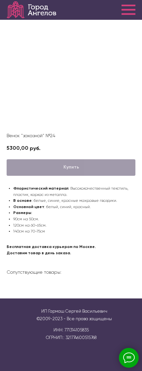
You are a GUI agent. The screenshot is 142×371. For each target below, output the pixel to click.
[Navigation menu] (128, 10)
